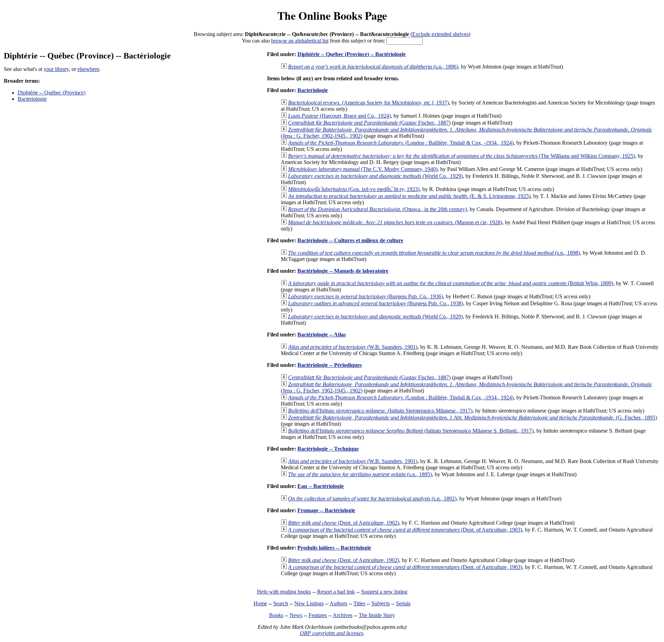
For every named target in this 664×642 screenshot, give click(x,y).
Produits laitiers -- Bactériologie (334, 548)
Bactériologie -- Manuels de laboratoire (342, 271)
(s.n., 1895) (360, 474)
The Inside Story (377, 615)
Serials (403, 603)
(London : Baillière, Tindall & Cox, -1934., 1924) (401, 143)
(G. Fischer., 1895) (472, 418)
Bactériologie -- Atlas (321, 334)
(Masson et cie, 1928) (395, 222)
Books (276, 615)
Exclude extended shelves (440, 34)
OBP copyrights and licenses (331, 633)
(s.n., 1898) (434, 253)
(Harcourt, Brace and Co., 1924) (339, 116)
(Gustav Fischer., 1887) (369, 123)
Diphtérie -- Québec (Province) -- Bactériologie (351, 54)
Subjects (380, 603)
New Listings (309, 603)
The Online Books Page (332, 15)
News (295, 615)
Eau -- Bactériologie (320, 486)
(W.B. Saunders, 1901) (352, 347)
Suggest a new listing (384, 592)
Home (260, 603)
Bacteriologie (32, 99)
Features (317, 615)
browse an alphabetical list (300, 41)
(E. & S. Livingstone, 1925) (409, 196)
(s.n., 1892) (372, 498)
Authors (338, 603)
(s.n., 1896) (373, 67)
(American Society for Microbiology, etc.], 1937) (368, 103)
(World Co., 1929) (375, 176)
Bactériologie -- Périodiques (329, 365)
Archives (342, 615)
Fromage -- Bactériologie (326, 510)
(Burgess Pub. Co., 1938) (375, 303)
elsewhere (88, 69)
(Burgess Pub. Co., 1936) (365, 296)
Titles (359, 603)
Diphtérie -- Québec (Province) (51, 93)
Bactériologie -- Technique (328, 449)
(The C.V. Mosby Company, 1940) (362, 169)
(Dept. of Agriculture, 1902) (343, 523)
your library (56, 69)
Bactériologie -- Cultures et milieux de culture (350, 240)
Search (280, 603)
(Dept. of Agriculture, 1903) (405, 530)
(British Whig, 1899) (450, 283)
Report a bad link (336, 592)
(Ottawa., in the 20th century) (377, 209)
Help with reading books (284, 592)
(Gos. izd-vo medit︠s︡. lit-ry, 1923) (353, 189)
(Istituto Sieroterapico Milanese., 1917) (380, 411)
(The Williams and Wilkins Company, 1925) (461, 156)
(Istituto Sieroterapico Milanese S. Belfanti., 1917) (411, 431)
